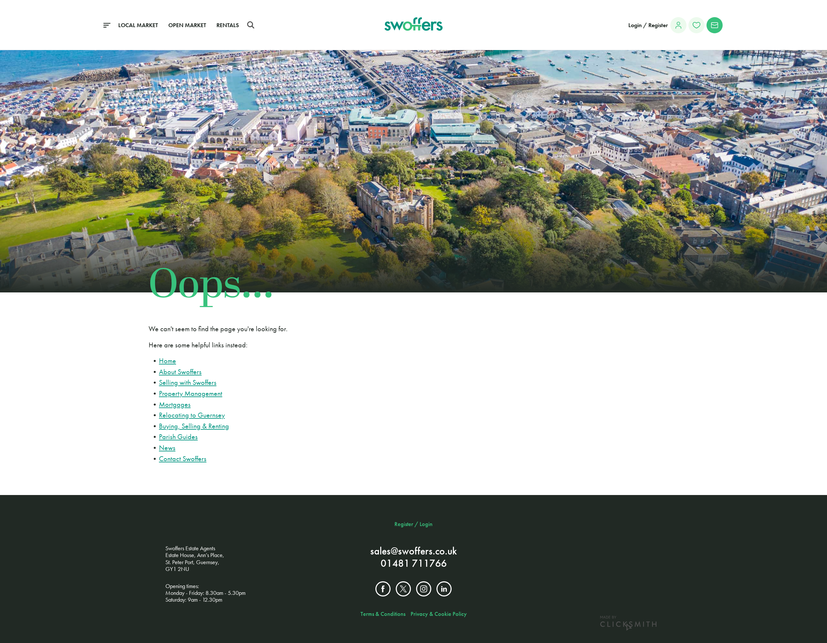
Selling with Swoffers (187, 382)
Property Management (190, 393)
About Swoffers (180, 371)
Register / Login (413, 524)
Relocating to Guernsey (192, 415)
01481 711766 (414, 563)
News (167, 447)
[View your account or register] (678, 25)
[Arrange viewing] (696, 25)
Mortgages (175, 404)
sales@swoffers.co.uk (413, 551)
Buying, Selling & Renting (194, 426)
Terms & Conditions (383, 613)
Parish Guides (178, 436)
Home (167, 360)
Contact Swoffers (182, 458)
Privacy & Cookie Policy (439, 613)
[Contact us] (715, 25)
